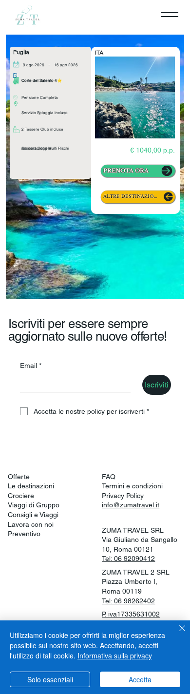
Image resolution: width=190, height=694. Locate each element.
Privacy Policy (123, 496)
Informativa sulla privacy (114, 655)
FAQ (108, 477)
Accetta (140, 679)
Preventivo (24, 534)
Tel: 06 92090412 (128, 558)
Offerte (19, 477)
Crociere (21, 496)
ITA (99, 52)
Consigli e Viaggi (33, 515)
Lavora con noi (31, 524)
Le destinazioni (31, 486)
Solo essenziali (50, 679)
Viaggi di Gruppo (33, 505)
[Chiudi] (176, 634)
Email (30, 365)
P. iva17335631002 (131, 614)
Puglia (21, 52)
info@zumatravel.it (130, 505)
